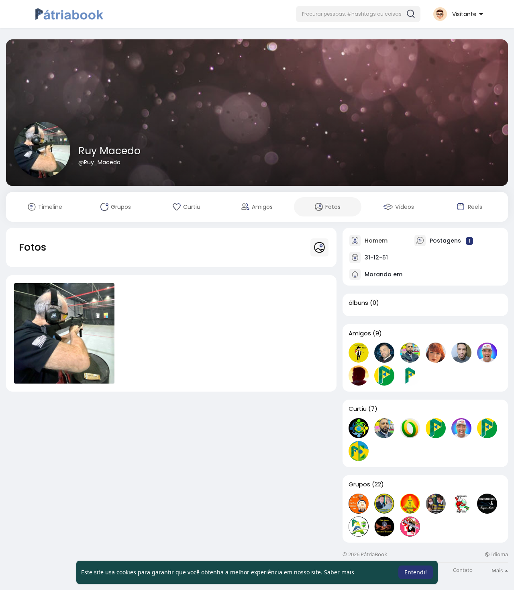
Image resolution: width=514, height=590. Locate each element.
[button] (358, 14)
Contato (463, 570)
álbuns (358, 303)
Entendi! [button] (415, 572)
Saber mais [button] (339, 572)
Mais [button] (498, 570)
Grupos (359, 484)
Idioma (499, 554)
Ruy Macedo (109, 151)
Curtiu (358, 409)
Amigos (360, 333)
